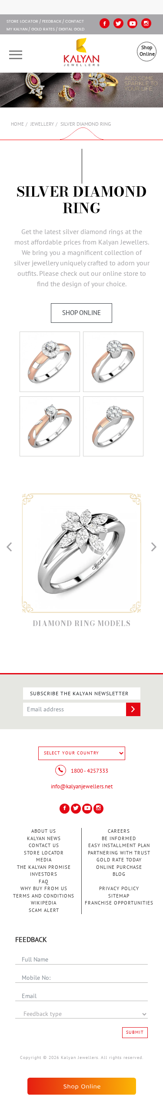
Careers (119, 831)
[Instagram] (146, 23)
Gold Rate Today (119, 860)
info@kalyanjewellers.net (82, 786)
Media (44, 860)
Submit (135, 1032)
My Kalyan (17, 30)
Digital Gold (71, 30)
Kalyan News (44, 838)
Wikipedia (44, 903)
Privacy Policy (119, 888)
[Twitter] (118, 23)
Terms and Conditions (43, 896)
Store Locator (44, 853)
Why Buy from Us (43, 888)
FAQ (44, 882)
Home (17, 124)
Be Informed (119, 838)
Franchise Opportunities (119, 903)
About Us (43, 831)
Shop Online (147, 50)
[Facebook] (105, 23)
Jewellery (42, 124)
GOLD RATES (43, 30)
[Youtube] (132, 23)
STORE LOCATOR (22, 22)
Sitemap (119, 896)
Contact (74, 22)
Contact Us (44, 845)
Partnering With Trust (119, 853)
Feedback (51, 22)
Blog (119, 874)
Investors (43, 874)
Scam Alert (44, 910)
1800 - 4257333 (89, 770)
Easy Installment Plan (119, 845)
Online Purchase (119, 867)
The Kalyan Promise (44, 867)
